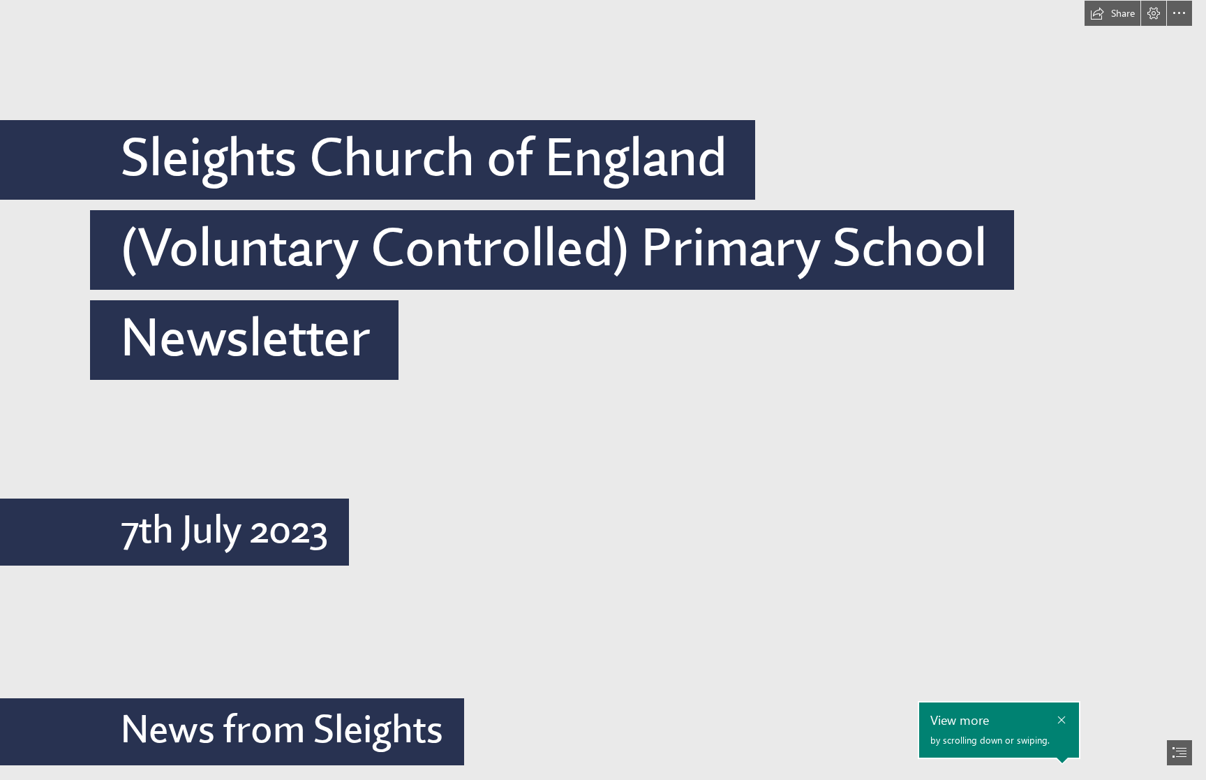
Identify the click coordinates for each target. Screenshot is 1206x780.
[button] (1112, 13)
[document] (603, 390)
